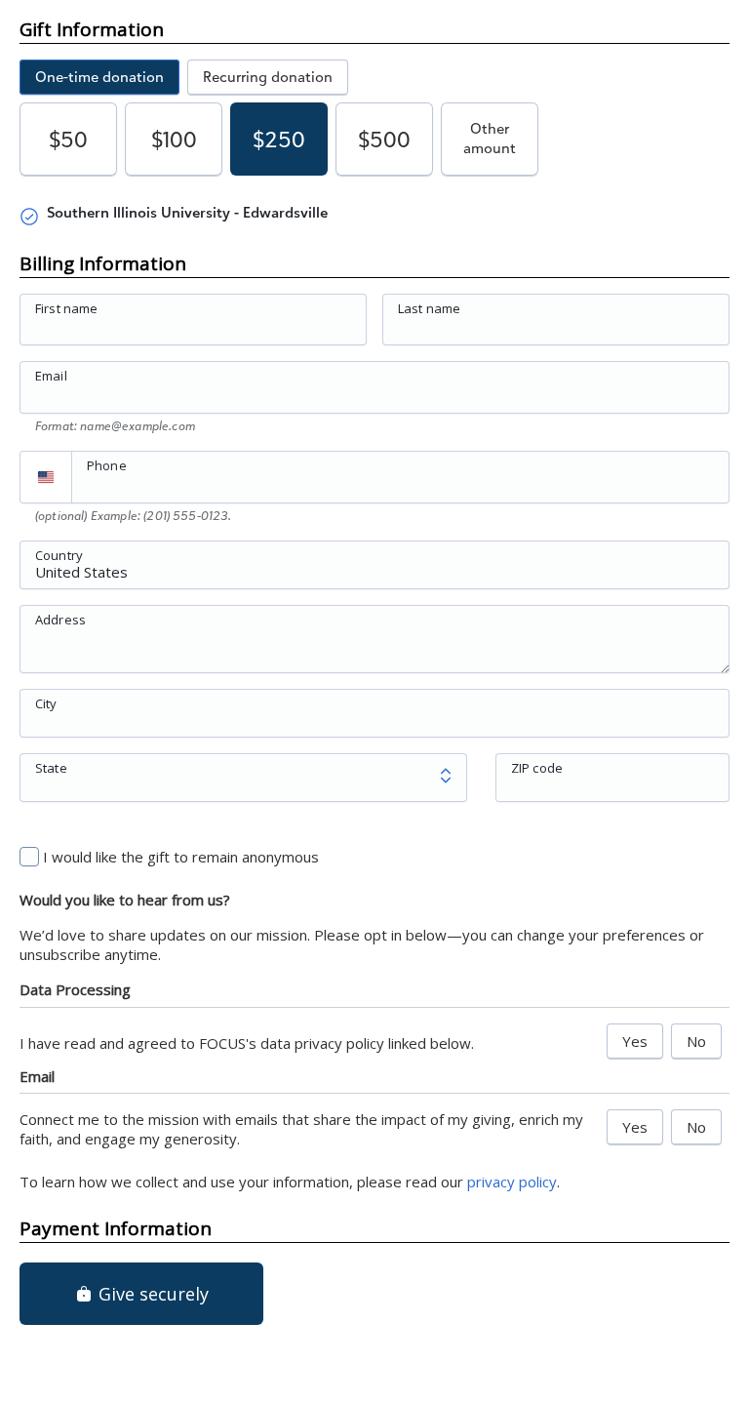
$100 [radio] (174, 139)
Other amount (489, 138)
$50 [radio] (68, 139)
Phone (107, 465)
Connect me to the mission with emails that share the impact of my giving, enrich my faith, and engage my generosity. (301, 1128)
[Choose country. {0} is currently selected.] (46, 477)
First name (67, 308)
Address (60, 618)
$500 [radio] (384, 139)
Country (59, 554)
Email (51, 375)
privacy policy (512, 1181)
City (46, 702)
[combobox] (374, 575)
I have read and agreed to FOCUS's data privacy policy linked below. (247, 1043)
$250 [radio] (279, 139)
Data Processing (75, 989)
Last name (429, 308)
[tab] (99, 77)
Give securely (151, 1293)
